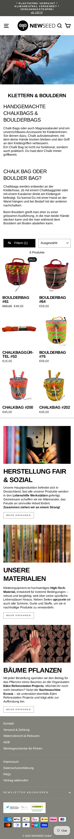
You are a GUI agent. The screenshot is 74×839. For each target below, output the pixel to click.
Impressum (11, 761)
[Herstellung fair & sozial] (37, 445)
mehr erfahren (18, 515)
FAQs (7, 774)
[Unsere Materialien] (37, 544)
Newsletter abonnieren (26, 792)
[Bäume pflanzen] (37, 644)
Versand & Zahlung (16, 729)
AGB (6, 742)
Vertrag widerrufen (15, 780)
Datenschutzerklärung (18, 768)
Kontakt (8, 723)
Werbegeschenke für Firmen (22, 748)
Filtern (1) (20, 243)
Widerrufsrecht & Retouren (21, 735)
